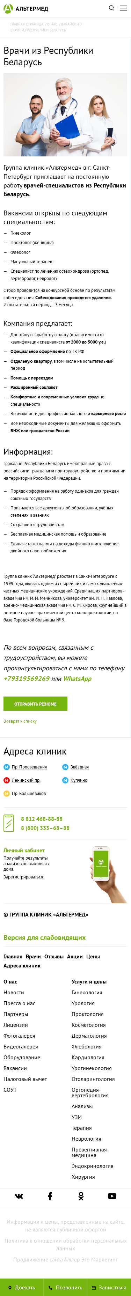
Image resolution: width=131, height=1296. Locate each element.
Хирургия (83, 1176)
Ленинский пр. (26, 780)
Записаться (111, 1287)
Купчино (79, 780)
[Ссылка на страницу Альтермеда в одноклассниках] (81, 1197)
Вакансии (15, 1068)
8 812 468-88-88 (42, 819)
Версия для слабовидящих (44, 937)
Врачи (33, 956)
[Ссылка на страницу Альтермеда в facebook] (50, 1197)
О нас (10, 981)
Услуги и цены (89, 981)
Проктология (88, 1014)
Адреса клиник (34, 750)
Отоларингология (93, 1079)
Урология (83, 1003)
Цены (93, 956)
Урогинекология (92, 1068)
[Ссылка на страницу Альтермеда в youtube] (112, 1197)
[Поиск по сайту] (111, 9)
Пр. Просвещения (29, 767)
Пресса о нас (19, 1003)
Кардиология (88, 1057)
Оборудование (21, 1057)
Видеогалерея (20, 1046)
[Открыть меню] (123, 9)
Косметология (89, 1025)
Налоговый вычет (25, 1079)
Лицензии (15, 1025)
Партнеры (15, 1014)
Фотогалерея (19, 1035)
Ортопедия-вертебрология (90, 1092)
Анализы (82, 1106)
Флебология (87, 1046)
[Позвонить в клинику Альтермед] (65, 1287)
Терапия (82, 1128)
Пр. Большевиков (29, 793)
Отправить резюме (35, 704)
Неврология (86, 1138)
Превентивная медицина (89, 1152)
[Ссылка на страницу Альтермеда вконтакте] (19, 1197)
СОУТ (10, 1089)
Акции (75, 956)
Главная (12, 956)
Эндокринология (93, 1166)
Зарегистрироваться (23, 877)
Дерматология (89, 1035)
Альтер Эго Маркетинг (91, 1259)
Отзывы (54, 956)
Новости (13, 992)
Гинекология (87, 992)
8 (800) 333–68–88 (45, 828)
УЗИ (77, 1117)
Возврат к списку (20, 721)
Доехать (24, 1287)
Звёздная (80, 767)
